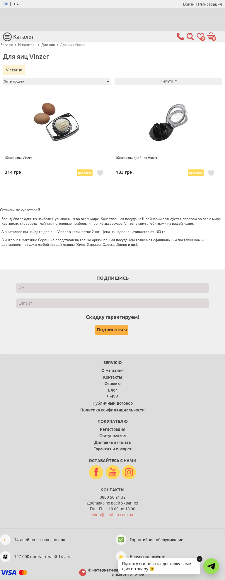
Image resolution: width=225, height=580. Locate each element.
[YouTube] (113, 472)
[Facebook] (96, 472)
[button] (211, 566)
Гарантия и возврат (112, 449)
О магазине (112, 370)
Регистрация (210, 4)
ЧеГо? (112, 396)
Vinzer (12, 70)
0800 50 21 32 (113, 497)
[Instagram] (129, 472)
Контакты (112, 377)
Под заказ (85, 173)
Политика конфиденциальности (112, 410)
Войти (189, 4)
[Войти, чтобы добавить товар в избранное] (100, 173)
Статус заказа (112, 435)
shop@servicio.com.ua (112, 514)
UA (16, 4)
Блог (112, 390)
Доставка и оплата (112, 442)
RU (6, 4)
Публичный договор (113, 403)
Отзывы (113, 383)
